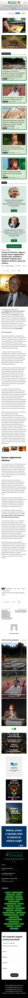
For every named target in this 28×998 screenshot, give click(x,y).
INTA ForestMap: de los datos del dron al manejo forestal (13, 98)
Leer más (14, 210)
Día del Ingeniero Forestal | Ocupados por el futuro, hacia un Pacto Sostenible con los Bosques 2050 (14, 233)
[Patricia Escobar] (2, 266)
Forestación (5, 101)
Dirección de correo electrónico (10, 945)
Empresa (5, 968)
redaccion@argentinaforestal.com (13, 880)
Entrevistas (5, 152)
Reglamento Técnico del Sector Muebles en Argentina (13, 592)
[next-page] (15, 729)
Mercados (5, 78)
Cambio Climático (13, 717)
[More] (19, 270)
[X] (25, 2)
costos (18, 588)
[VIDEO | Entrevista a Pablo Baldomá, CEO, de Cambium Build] (14, 164)
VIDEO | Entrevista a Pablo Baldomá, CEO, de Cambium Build (12, 173)
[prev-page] (13, 729)
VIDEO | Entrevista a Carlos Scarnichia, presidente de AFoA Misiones (13, 149)
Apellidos (5, 957)
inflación (23, 588)
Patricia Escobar (11, 78)
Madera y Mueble (5, 590)
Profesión (5, 962)
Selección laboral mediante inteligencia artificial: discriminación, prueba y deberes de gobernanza (14, 203)
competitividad (9, 588)
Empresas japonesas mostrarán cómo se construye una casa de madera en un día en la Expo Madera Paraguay (13, 123)
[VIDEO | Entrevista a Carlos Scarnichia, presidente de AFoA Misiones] (14, 139)
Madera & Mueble (5, 250)
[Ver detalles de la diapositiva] (14, 13)
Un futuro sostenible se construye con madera (21, 611)
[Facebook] (25, 5)
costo (14, 588)
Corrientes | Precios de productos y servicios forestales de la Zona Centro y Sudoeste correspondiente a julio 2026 (14, 74)
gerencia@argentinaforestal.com (12, 869)
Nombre (5, 951)
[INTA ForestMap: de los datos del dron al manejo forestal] (14, 90)
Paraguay (5, 128)
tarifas (3, 594)
